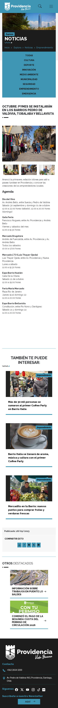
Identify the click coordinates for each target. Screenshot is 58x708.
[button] (40, 6)
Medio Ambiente (29, 74)
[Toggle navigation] (51, 6)
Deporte (29, 65)
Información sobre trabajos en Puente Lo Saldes (27, 591)
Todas (29, 55)
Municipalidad (29, 79)
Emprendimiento (44, 47)
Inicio (7, 47)
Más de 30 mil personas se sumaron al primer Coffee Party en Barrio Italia (27, 406)
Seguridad (29, 84)
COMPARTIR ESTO (14, 539)
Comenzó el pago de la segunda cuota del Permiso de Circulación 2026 (27, 621)
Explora (17, 47)
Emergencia (29, 93)
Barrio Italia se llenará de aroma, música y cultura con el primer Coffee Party (28, 458)
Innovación (29, 70)
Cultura (29, 60)
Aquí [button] (28, 702)
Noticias (29, 47)
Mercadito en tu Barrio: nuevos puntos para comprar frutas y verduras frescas (27, 510)
